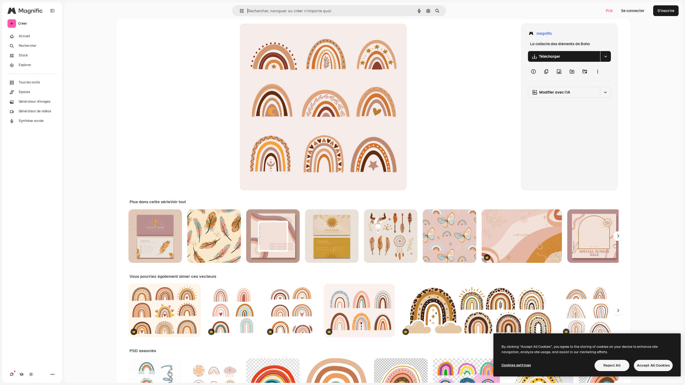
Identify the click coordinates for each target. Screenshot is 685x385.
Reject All (612, 365)
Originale (275, 33)
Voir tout (178, 201)
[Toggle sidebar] (52, 10)
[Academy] (21, 374)
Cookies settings (516, 365)
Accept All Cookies (653, 365)
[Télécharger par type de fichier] (605, 56)
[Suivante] (618, 236)
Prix (609, 10)
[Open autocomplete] (239, 11)
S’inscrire (665, 10)
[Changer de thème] (31, 374)
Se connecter (633, 10)
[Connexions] (11, 374)
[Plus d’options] (597, 71)
